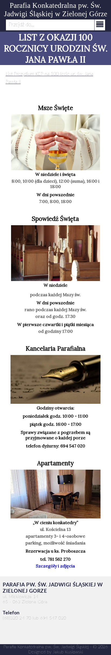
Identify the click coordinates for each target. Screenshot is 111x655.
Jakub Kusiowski (68, 652)
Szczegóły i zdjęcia (55, 566)
